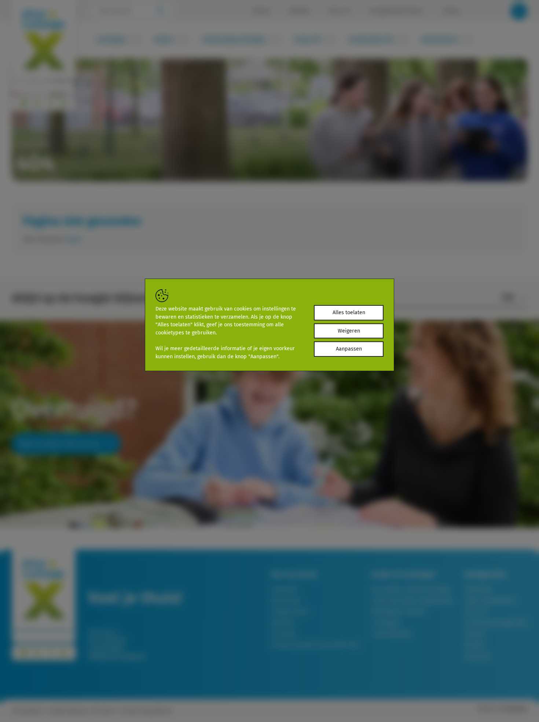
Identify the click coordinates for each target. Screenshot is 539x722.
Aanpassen (349, 349)
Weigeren (349, 331)
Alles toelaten (349, 312)
